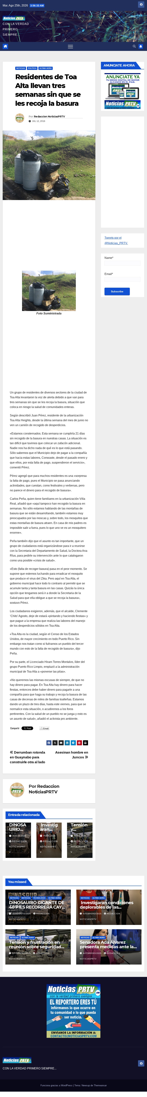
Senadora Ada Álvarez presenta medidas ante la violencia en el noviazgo (107, 947)
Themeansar (100, 1085)
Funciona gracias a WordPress (57, 1085)
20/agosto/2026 (22, 914)
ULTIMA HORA (45, 68)
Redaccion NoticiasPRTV (49, 116)
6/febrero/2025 (92, 914)
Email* (109, 274)
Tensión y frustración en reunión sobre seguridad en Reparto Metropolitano (36, 947)
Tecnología (39, 898)
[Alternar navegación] (70, 46)
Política (32, 68)
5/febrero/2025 (21, 953)
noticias (14, 898)
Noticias (20, 68)
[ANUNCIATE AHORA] (123, 90)
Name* (109, 257)
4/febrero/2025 (92, 953)
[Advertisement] (49, 229)
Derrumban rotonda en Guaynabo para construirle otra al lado (27, 757)
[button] (134, 46)
